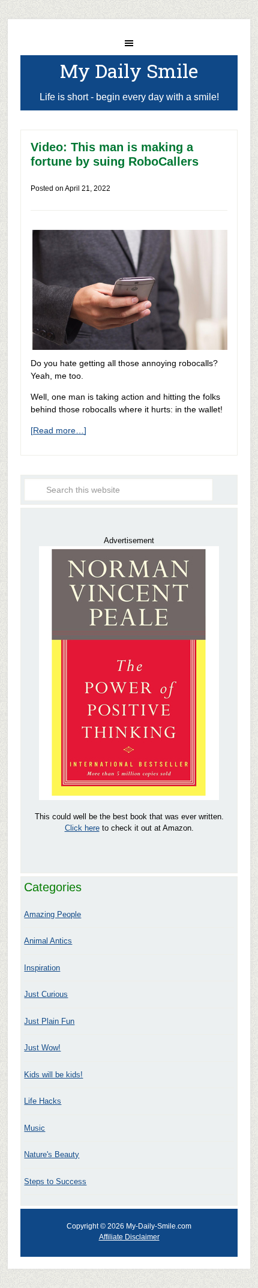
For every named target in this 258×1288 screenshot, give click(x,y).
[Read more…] (58, 430)
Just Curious (46, 994)
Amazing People (52, 914)
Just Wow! (42, 1047)
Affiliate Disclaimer (129, 1237)
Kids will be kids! (53, 1074)
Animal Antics (48, 940)
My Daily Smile (129, 70)
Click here (82, 827)
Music (34, 1128)
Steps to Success (55, 1181)
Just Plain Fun (49, 1021)
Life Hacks (42, 1101)
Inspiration (42, 967)
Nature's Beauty (51, 1154)
